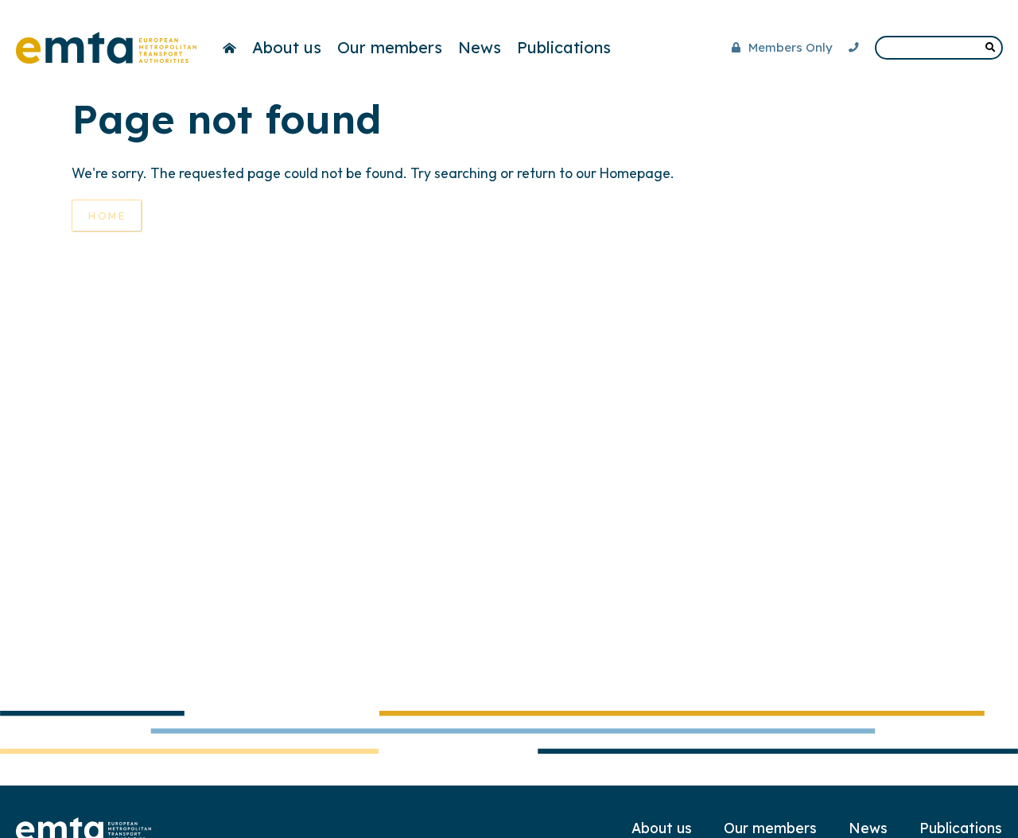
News (479, 47)
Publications (564, 47)
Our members (389, 47)
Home (107, 215)
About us (286, 47)
